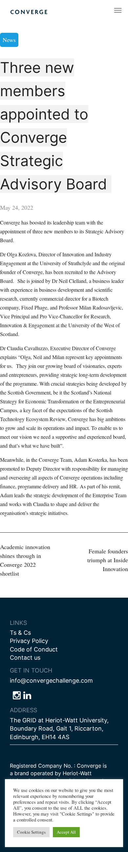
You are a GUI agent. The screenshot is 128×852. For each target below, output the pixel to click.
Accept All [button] (66, 832)
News (9, 40)
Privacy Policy (29, 640)
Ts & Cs (20, 632)
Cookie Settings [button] (31, 832)
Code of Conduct (34, 649)
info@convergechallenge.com (51, 680)
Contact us (25, 657)
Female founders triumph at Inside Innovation (107, 560)
